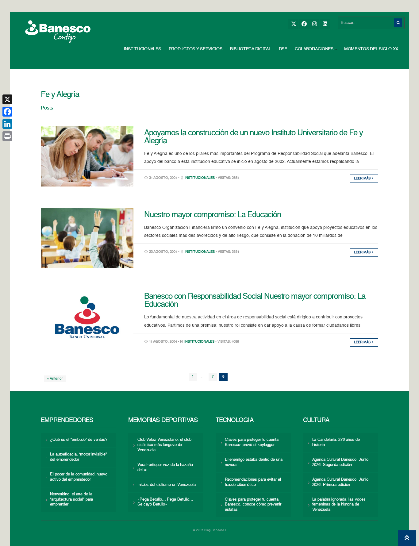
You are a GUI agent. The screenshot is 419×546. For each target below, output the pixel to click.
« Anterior (55, 379)
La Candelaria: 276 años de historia (336, 442)
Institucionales (142, 49)
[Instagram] (314, 24)
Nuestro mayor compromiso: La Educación (212, 215)
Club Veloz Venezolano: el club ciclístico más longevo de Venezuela (164, 445)
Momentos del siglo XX (371, 49)
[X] (293, 24)
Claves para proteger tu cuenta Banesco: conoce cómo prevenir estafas (253, 505)
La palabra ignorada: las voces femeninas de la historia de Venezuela (339, 505)
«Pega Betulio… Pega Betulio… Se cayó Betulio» (165, 502)
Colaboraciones (314, 49)
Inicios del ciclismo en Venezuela (166, 485)
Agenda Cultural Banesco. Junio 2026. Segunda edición (340, 462)
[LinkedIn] (325, 24)
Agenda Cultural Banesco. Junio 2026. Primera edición (340, 482)
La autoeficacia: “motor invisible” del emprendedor (78, 457)
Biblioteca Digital (250, 49)
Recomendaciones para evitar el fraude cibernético (253, 482)
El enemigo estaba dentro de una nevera (254, 462)
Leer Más (362, 178)
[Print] (7, 136)
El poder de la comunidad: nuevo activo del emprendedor (78, 477)
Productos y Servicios (195, 49)
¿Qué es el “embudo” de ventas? (78, 440)
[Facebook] (304, 24)
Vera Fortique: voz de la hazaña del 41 (165, 467)
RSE (283, 49)
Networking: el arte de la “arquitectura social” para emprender (71, 499)
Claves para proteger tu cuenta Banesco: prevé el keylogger (252, 442)
